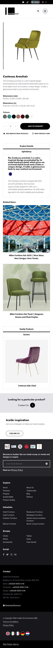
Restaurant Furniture (34, 512)
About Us (30, 487)
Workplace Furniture (34, 515)
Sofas (28, 539)
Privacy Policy (17, 470)
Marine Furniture (9, 524)
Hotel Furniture (9, 512)
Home (5, 487)
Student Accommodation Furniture (36, 519)
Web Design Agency (11, 644)
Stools (5, 539)
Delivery (29, 497)
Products (6, 490)
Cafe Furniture (8, 515)
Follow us (14, 433)
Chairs (5, 536)
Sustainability (8, 497)
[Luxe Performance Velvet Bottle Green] (27, 117)
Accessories (7, 542)
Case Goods (31, 542)
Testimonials (31, 490)
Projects (6, 493)
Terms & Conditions (10, 621)
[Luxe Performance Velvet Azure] (9, 117)
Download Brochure (13, 605)
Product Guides (9, 500)
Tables (29, 536)
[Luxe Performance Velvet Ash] (5, 117)
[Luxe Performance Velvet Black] (14, 117)
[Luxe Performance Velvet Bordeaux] (23, 117)
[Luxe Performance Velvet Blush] (18, 117)
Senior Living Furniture (35, 524)
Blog (28, 493)
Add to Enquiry (35, 126)
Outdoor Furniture (10, 518)
